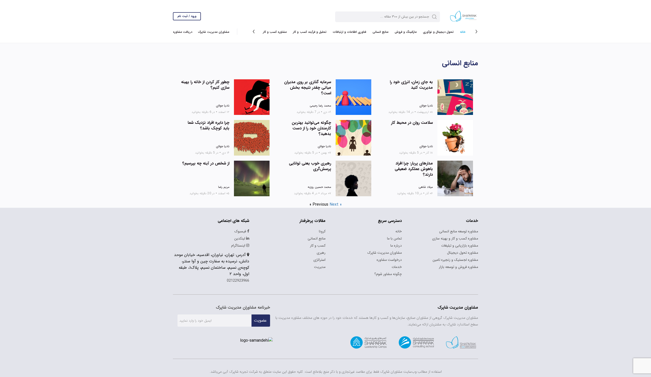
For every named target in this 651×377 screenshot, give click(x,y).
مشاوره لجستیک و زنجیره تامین (455, 260)
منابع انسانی (380, 31)
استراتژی (319, 260)
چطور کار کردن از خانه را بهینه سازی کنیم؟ (205, 85)
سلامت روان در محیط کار (412, 123)
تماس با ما (394, 238)
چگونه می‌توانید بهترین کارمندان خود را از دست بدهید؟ (311, 128)
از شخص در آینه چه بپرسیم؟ (205, 163)
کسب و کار (318, 245)
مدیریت (320, 267)
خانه (462, 31)
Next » (336, 204)
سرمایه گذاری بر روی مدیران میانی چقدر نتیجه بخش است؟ (307, 87)
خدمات (397, 267)
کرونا (322, 231)
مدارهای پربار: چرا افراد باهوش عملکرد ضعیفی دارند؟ (414, 169)
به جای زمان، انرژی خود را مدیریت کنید (411, 85)
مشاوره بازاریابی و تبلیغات (459, 245)
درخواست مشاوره (389, 260)
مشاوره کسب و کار (275, 31)
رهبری (321, 252)
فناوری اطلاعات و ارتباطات (349, 31)
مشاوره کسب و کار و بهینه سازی (455, 238)
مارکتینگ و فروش (406, 31)
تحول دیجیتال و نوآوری (438, 31)
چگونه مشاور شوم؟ (388, 274)
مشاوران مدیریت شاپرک (213, 31)
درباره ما (396, 245)
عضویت (260, 320)
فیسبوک (240, 231)
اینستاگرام (238, 245)
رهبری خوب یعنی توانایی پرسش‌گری (310, 166)
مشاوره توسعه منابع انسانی (458, 231)
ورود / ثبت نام (186, 16)
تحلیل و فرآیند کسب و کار (310, 31)
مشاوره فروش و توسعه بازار (458, 267)
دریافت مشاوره (182, 31)
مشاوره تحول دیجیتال (462, 252)
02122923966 (238, 280)
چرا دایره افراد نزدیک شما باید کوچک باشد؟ (208, 125)
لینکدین (240, 238)
